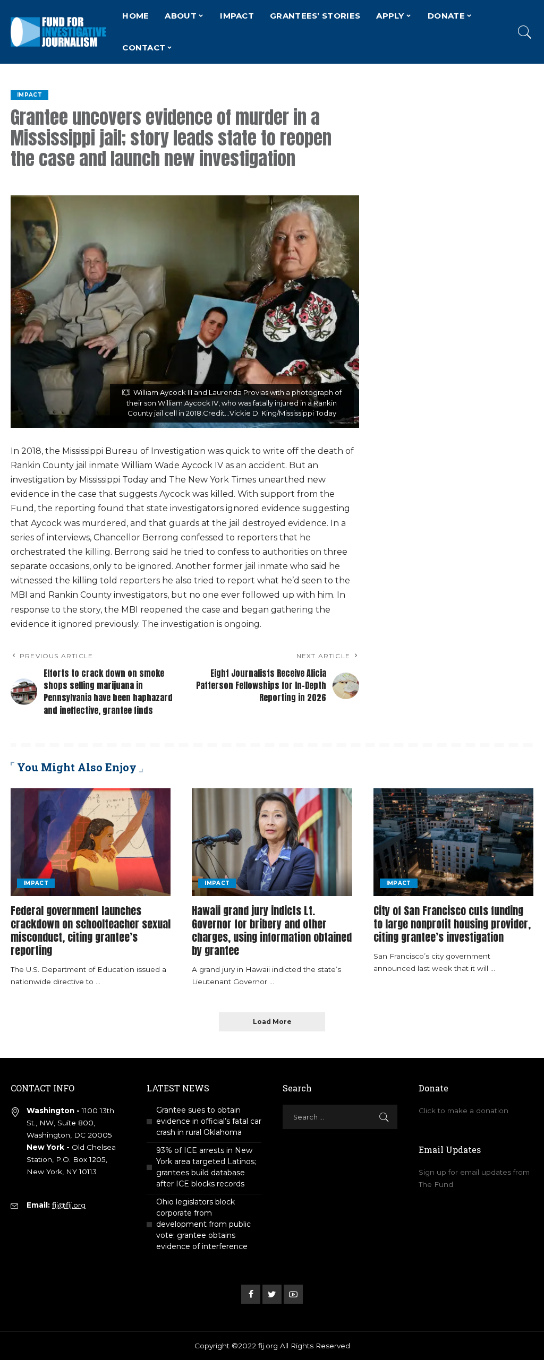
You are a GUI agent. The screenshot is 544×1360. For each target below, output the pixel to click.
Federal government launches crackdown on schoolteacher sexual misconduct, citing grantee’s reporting (91, 930)
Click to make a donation (463, 1110)
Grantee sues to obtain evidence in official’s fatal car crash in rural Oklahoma (208, 1121)
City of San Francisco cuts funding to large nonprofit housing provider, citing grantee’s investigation (452, 923)
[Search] (524, 32)
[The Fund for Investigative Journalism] (58, 32)
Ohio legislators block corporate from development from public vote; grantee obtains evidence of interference (203, 1224)
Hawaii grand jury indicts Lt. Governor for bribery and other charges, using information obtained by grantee (272, 930)
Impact (29, 94)
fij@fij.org (69, 1205)
